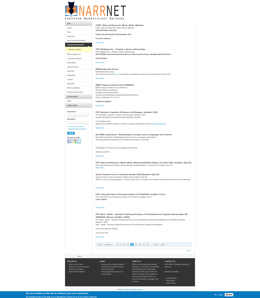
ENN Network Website (77, 272)
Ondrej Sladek (171, 278)
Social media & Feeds (75, 92)
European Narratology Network (112, 264)
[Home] (95, 11)
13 (136, 244)
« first (100, 244)
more (188, 250)
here (116, 74)
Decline (229, 295)
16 (148, 244)
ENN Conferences (74, 54)
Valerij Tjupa (171, 283)
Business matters (75, 49)
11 (128, 244)
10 (124, 244)
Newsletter (71, 75)
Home (69, 28)
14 (140, 244)
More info (93, 297)
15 (144, 244)
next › (157, 244)
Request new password (77, 129)
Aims (69, 32)
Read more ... (100, 43)
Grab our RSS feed (76, 264)
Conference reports (74, 58)
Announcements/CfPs (75, 45)
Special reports (72, 67)
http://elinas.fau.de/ (158, 124)
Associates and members (76, 40)
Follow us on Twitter (76, 269)
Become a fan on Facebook (79, 267)
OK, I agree (218, 295)
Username (71, 112)
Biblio (69, 101)
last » (163, 244)
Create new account (76, 127)
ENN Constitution (73, 88)
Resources (71, 36)
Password (71, 119)
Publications (71, 63)
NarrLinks (70, 71)
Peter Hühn (170, 281)
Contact (70, 79)
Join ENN (70, 84)
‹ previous (107, 244)
